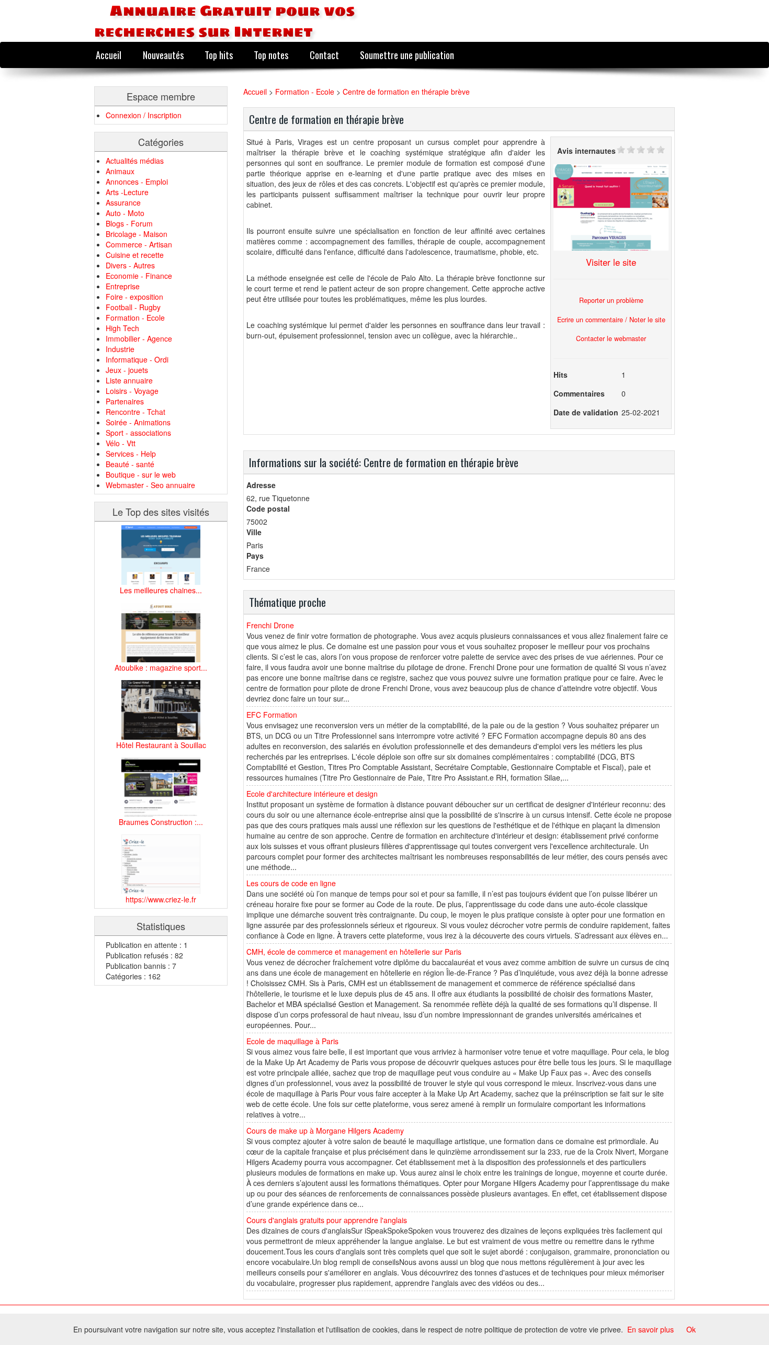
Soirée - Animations (138, 422)
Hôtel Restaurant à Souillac (161, 745)
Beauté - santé (130, 464)
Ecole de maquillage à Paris (292, 1041)
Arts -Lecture (127, 192)
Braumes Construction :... (161, 822)
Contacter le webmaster (611, 338)
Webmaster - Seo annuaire (150, 485)
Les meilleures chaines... (161, 590)
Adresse (261, 485)
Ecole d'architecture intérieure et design (312, 793)
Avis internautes (586, 150)
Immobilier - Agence (139, 338)
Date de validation (585, 412)
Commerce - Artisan (139, 244)
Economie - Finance (139, 275)
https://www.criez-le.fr (161, 899)
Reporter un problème (611, 300)
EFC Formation (271, 714)
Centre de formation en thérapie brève (406, 91)
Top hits (219, 55)
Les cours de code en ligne (291, 883)
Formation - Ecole (135, 317)
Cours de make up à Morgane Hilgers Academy (325, 1130)
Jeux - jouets (127, 370)
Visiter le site (611, 262)
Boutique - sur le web (141, 474)
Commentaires (579, 393)
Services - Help (131, 453)
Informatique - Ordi (137, 359)
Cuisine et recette (135, 255)
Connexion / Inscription (144, 115)
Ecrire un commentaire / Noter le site (611, 319)
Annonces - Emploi (137, 181)
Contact (324, 55)
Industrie (120, 349)
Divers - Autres (130, 265)
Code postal (268, 508)
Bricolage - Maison (136, 234)
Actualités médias (135, 160)
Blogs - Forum (129, 223)
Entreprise (123, 286)
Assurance (123, 202)
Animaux (120, 171)
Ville (254, 532)
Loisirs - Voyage (132, 391)
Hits (560, 374)
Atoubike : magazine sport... (161, 667)
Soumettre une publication (407, 55)
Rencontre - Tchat (135, 411)
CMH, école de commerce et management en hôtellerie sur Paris (353, 951)
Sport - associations (138, 432)
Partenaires (125, 401)
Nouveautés (163, 55)
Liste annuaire (129, 380)
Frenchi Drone (270, 625)
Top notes (271, 55)
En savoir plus (650, 1329)
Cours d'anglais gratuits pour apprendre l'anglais (326, 1220)
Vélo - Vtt (120, 443)
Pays (255, 555)
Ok (691, 1329)
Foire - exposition (134, 296)
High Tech (122, 328)
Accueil (108, 55)
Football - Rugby (133, 307)
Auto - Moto (125, 213)
